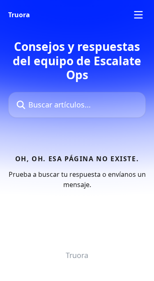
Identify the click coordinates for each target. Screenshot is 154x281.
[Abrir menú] (138, 15)
